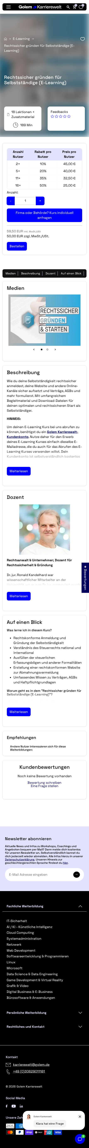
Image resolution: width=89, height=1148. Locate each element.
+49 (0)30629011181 (29, 1071)
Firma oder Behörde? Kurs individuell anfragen (44, 215)
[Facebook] (6, 1106)
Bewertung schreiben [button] (44, 782)
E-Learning (21, 39)
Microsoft (14, 968)
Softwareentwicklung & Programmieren (38, 956)
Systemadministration (24, 938)
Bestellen (44, 825)
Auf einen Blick (71, 273)
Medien (11, 273)
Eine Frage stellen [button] (44, 786)
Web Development (21, 950)
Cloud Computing (20, 932)
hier (65, 863)
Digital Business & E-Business (30, 992)
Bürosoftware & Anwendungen (31, 998)
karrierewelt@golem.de (31, 1064)
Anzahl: (12, 192)
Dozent (50, 273)
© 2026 (24, 1086)
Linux (11, 962)
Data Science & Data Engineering (32, 974)
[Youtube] (14, 1106)
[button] (61, 114)
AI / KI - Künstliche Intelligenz (29, 927)
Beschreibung (30, 273)
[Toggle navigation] (8, 7)
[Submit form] (76, 875)
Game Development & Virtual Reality (35, 980)
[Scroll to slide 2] (47, 349)
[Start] (5, 39)
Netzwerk (14, 944)
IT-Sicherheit (17, 921)
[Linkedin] (21, 1106)
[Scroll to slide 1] (41, 349)
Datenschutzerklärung (19, 859)
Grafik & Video (18, 986)
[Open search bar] (68, 7)
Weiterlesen (19, 471)
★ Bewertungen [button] (85, 577)
